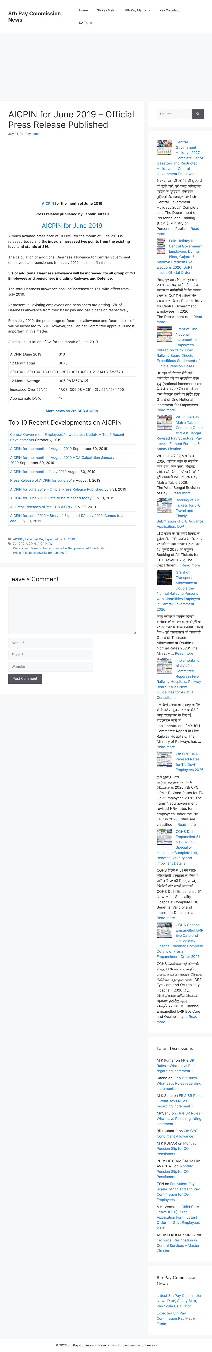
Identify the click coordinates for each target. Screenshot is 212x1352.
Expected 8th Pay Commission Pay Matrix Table (176, 1318)
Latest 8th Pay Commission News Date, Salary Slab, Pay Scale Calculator (179, 1301)
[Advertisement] (106, 62)
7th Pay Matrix (106, 10)
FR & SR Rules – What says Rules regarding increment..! (177, 1065)
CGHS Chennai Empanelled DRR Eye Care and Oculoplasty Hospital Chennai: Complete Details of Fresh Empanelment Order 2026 (180, 941)
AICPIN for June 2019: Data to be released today (51, 498)
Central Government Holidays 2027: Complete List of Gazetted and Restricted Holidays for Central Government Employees (180, 158)
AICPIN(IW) (45, 543)
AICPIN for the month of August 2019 (41, 449)
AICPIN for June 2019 (72, 225)
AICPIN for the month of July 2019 (38, 472)
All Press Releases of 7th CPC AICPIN (41, 507)
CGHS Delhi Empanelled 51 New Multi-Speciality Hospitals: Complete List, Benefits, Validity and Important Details (178, 847)
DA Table (85, 23)
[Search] (198, 114)
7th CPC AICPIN (24, 543)
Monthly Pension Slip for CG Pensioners (176, 1148)
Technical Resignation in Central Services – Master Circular (178, 1245)
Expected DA (34, 539)
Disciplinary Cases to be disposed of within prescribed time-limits (59, 548)
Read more (166, 410)
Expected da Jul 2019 (60, 539)
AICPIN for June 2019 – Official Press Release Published (57, 489)
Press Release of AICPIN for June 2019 (42, 480)
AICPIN (48, 203)
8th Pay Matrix (135, 10)
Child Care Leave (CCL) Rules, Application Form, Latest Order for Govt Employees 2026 (178, 1217)
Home (83, 10)
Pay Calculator (170, 10)
